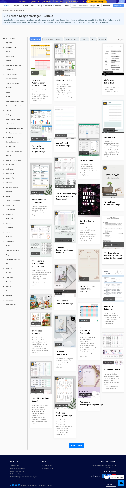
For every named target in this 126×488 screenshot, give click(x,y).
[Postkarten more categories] (3, 241)
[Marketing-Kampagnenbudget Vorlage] (65, 392)
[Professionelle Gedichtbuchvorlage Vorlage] (65, 280)
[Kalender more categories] (3, 88)
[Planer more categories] (3, 232)
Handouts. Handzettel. (14, 151)
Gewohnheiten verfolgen (63, 240)
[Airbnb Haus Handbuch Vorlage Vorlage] (113, 181)
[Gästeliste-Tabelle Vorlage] (113, 349)
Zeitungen (9, 219)
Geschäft (25, 6)
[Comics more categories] (3, 110)
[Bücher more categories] (3, 60)
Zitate (8, 264)
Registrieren (118, 6)
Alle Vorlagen (10, 38)
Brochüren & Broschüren (14, 65)
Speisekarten (10, 210)
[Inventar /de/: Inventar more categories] (3, 160)
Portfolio (9, 237)
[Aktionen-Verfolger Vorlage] (65, 59)
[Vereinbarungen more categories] (3, 47)
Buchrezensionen (85, 394)
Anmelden (106, 6)
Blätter (8, 286)
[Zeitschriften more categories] (3, 178)
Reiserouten (10, 173)
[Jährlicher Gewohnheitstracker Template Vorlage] (65, 226)
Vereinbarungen (11, 47)
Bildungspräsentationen (14, 128)
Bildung (39, 6)
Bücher (8, 61)
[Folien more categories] (3, 291)
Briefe (8, 196)
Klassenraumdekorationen (15, 106)
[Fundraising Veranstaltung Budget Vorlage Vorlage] (41, 125)
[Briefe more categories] (3, 196)
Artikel (8, 52)
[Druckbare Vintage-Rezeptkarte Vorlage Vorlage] (89, 265)
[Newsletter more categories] (3, 214)
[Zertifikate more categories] (3, 97)
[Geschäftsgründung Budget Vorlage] (41, 377)
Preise (67, 6)
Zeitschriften (10, 178)
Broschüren (10, 56)
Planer (8, 232)
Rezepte (9, 268)
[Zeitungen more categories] (3, 218)
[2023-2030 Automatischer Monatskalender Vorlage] (41, 59)
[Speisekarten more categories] (3, 209)
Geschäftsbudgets (37, 192)
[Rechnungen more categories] (3, 169)
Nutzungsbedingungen (17, 468)
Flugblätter (10, 137)
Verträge (9, 115)
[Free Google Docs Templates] (6, 5)
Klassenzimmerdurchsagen (15, 101)
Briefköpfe (9, 192)
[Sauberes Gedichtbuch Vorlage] (65, 331)
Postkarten (10, 241)
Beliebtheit (34, 39)
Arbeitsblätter (11, 304)
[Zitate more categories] (3, 264)
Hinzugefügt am (70, 39)
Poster (8, 246)
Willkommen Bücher (110, 194)
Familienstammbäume (14, 133)
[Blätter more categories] (3, 286)
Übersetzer (9, 300)
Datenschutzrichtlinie (17, 471)
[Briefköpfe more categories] (3, 191)
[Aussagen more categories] (3, 295)
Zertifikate (9, 97)
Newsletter (9, 214)
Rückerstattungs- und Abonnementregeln (23, 477)
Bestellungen (84, 153)
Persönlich (48, 6)
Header (8, 155)
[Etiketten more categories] (3, 182)
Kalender (9, 88)
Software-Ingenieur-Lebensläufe (110, 244)
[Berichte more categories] (3, 273)
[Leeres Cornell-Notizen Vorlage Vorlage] (65, 122)
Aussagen (9, 295)
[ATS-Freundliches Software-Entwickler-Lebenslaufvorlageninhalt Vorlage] (113, 232)
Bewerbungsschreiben (13, 119)
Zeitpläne (9, 282)
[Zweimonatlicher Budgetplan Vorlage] (41, 179)
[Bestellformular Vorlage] (89, 139)
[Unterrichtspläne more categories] (3, 187)
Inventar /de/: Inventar (13, 160)
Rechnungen (10, 169)
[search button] (98, 6)
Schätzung (35, 253)
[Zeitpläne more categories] (3, 282)
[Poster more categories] (3, 246)
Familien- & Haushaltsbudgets (65, 186)
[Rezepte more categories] (3, 268)
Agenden (9, 43)
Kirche (33, 6)
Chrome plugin (47, 465)
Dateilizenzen (14, 465)
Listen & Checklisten (13, 201)
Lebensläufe (10, 124)
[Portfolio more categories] (3, 237)
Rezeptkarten (84, 279)
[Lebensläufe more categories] (3, 124)
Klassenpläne (84, 320)
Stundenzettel (108, 362)
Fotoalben (9, 228)
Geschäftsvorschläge (13, 83)
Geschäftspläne (11, 79)
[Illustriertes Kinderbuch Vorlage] (41, 310)
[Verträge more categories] (3, 115)
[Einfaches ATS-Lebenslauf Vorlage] (113, 59)
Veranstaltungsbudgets (39, 139)
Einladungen (10, 164)
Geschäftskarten (12, 74)
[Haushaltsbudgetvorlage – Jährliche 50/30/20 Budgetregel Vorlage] (65, 173)
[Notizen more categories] (3, 223)
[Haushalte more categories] (3, 69)
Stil (92, 39)
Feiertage (58, 6)
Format (101, 39)
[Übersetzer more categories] (3, 300)
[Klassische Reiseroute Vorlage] (113, 285)
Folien (8, 291)
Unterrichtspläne (12, 187)
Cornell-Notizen (109, 130)
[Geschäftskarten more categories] (3, 74)
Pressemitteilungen (12, 250)
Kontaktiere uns (47, 468)
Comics (8, 110)
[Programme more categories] (3, 255)
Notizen (8, 223)
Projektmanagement (13, 259)
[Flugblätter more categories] (3, 137)
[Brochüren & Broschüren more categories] (3, 65)
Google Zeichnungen (13, 142)
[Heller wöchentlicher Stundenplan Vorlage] (89, 313)
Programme (10, 255)
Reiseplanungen (109, 299)
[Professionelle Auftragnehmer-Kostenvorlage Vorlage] (41, 240)
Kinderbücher (36, 323)
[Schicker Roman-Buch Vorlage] (89, 200)
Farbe (84, 39)
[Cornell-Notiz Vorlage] (113, 116)
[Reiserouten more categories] (3, 173)
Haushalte (9, 70)
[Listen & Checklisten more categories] (3, 200)
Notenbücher (10, 146)
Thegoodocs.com (7, 10)
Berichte (9, 273)
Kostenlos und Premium (52, 39)
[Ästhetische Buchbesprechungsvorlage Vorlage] (89, 381)
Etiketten (9, 183)
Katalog (8, 92)
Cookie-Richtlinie (15, 474)
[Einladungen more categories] (3, 164)
